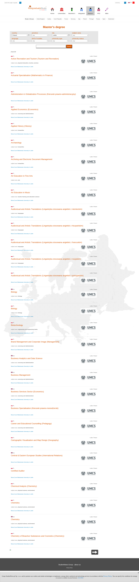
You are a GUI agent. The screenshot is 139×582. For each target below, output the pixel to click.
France (66, 19)
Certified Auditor (18, 471)
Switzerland (111, 19)
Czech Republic (58, 19)
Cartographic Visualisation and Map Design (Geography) (35, 440)
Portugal (91, 19)
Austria (49, 19)
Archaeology (16, 143)
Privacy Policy (107, 576)
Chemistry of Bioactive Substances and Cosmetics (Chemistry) (37, 536)
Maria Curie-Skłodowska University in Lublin (22, 66)
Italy (79, 19)
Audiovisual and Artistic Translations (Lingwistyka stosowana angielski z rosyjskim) (46, 259)
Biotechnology (17, 325)
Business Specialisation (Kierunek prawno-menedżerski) (34, 408)
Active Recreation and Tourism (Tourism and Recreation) (35, 59)
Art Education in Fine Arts (22, 176)
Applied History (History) (21, 126)
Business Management (20, 375)
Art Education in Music (20, 192)
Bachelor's (71, 13)
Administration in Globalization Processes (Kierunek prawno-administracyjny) (43, 94)
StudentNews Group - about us (69, 565)
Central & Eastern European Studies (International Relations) (37, 455)
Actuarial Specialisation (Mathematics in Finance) (32, 75)
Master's (90, 13)
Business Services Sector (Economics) (27, 392)
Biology (14, 292)
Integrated (81, 13)
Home (52, 13)
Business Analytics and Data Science (26, 358)
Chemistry (15, 503)
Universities (61, 13)
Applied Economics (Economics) (24, 109)
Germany (73, 19)
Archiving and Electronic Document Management (31, 159)
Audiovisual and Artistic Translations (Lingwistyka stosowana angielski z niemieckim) (46, 209)
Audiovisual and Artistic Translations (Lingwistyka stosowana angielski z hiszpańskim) (47, 226)
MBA (106, 13)
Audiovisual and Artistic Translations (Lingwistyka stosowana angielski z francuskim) (46, 242)
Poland (85, 19)
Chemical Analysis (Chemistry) (24, 486)
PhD (98, 13)
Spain (104, 19)
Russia (98, 19)
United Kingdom (41, 19)
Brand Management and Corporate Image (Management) (35, 342)
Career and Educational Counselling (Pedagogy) (31, 423)
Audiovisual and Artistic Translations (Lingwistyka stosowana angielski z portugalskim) (47, 275)
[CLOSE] (80, 578)
